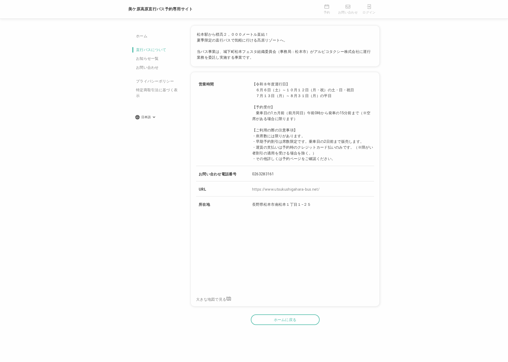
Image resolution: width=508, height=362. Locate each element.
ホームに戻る (285, 320)
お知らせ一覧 (147, 58)
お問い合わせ (147, 67)
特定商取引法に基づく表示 (157, 93)
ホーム (141, 36)
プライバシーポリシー (155, 81)
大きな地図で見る (211, 299)
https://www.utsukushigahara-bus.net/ (286, 189)
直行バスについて (151, 50)
